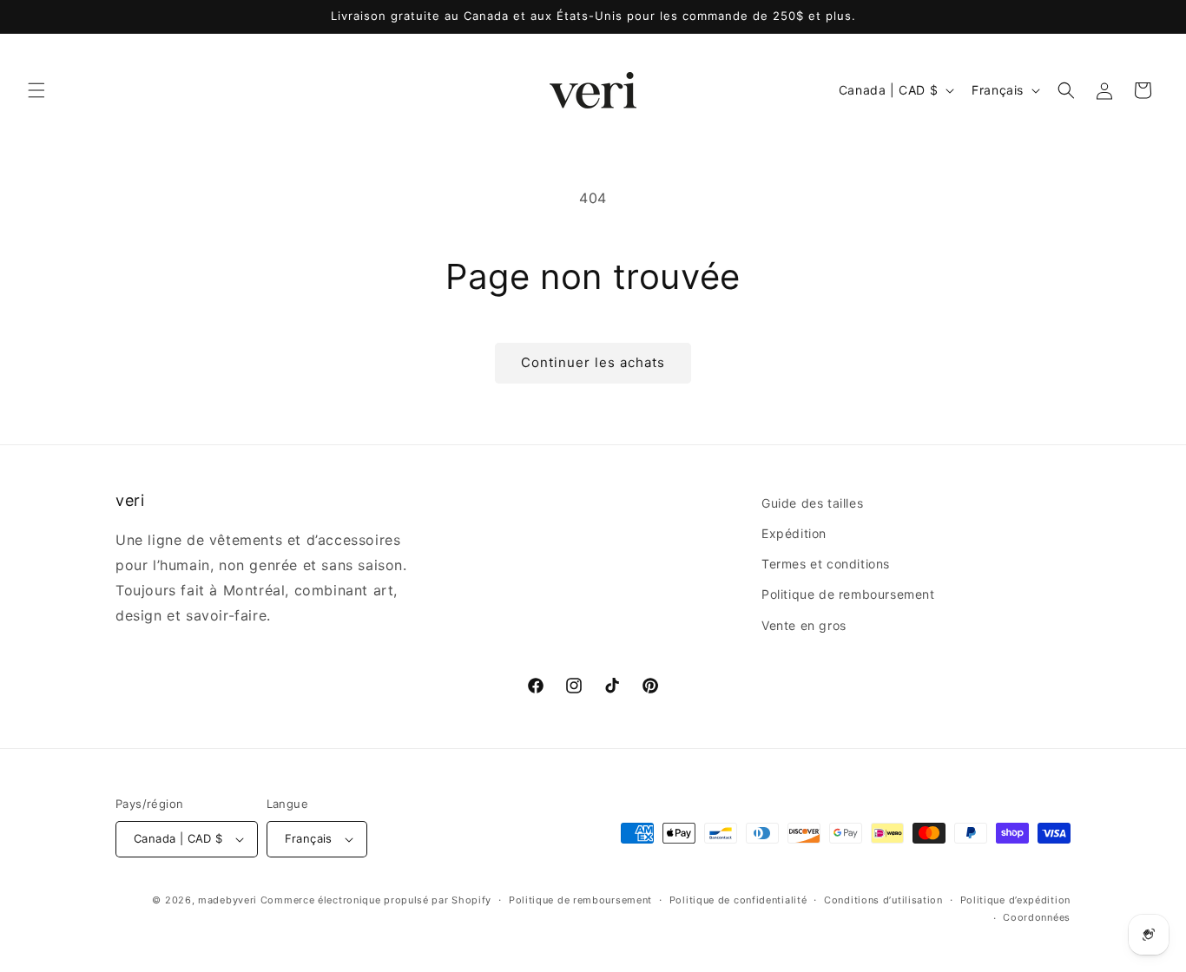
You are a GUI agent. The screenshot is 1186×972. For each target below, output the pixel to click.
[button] (36, 90)
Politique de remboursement (848, 594)
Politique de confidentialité (738, 900)
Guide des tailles (812, 503)
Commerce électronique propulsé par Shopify (375, 900)
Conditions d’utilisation (883, 900)
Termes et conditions (825, 563)
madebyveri (227, 900)
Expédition (794, 533)
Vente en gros (804, 625)
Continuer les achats (593, 362)
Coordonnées (1037, 917)
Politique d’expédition (1015, 900)
